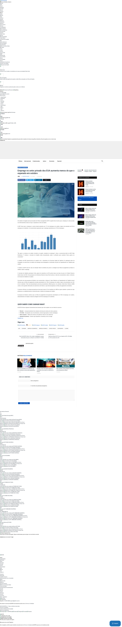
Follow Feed (2, 34)
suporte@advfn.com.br (4, 93)
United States (3, 97)
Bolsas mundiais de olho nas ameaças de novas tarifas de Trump (90, 190)
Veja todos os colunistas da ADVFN (86, 198)
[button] (5, 616)
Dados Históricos (3, 42)
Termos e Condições (30, 603)
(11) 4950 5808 (3, 92)
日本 (1, 109)
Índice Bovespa (12, 112)
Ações (44, 161)
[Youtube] (24, 611)
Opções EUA (2, 55)
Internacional (27, 161)
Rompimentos (3, 44)
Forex (1, 48)
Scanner (1, 11)
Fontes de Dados (3, 586)
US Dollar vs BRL (13, 123)
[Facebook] (15, 611)
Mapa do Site (2, 580)
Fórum (1, 5)
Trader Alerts (2, 38)
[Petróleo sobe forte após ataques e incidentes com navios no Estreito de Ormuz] (46, 363)
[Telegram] (20, 611)
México (2, 107)
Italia (1, 106)
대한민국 (2, 110)
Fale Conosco (2, 95)
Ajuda (1, 579)
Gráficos (1, 18)
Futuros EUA (2, 52)
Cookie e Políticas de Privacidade (6, 608)
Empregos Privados (43, 328)
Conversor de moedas (4, 39)
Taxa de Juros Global (4, 63)
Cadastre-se (2, 140)
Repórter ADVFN (25, 176)
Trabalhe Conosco (3, 576)
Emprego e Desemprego (22, 167)
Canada (2, 102)
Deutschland (3, 105)
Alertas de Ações (3, 36)
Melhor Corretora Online (5, 46)
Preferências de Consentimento (6, 587)
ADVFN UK (3, 98)
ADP (19, 328)
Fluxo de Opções (3, 43)
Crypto (1, 50)
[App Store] (2, 598)
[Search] (102, 161)
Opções (1, 19)
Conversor (2, 595)
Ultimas (66, 328)
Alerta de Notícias (3, 30)
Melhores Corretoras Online (5, 584)
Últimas (20, 161)
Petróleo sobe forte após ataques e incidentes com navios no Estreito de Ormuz (45, 370)
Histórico (1, 23)
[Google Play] (3, 599)
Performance (2, 24)
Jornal (1, 591)
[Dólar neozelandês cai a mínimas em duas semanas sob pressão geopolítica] (26, 363)
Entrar (1, 89)
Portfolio (1, 8)
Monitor (1, 3)
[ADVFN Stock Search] (0, 1)
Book (1, 4)
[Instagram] (2, 611)
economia (24, 328)
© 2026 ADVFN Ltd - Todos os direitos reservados (10, 606)
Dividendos (2, 22)
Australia (2, 101)
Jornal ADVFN (3, 27)
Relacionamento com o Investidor (6, 578)
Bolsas (1, 58)
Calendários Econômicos (5, 62)
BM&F (1, 54)
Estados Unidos (52, 328)
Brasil (2, 99)
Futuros (1, 51)
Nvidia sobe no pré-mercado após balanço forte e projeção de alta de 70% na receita (90, 223)
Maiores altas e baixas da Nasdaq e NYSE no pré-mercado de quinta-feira (90, 216)
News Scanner (3, 28)
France (2, 103)
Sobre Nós (2, 575)
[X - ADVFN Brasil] (9, 611)
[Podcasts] (29, 611)
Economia (51, 161)
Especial (59, 161)
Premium (11, 89)
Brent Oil (8, 133)
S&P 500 (8, 117)
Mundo (1, 9)
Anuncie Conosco (3, 583)
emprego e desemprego (32, 328)
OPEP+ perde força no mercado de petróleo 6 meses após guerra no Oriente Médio (90, 231)
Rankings (2, 7)
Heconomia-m (60, 328)
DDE (1, 40)
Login (12, 537)
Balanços (2, 20)
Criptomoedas (36, 161)
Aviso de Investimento (4, 610)
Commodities (2, 56)
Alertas (1, 35)
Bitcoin (7, 128)
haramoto (87, 186)
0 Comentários (39, 176)
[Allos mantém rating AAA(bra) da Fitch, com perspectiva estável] (65, 363)
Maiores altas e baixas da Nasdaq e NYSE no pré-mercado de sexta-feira (90, 209)
